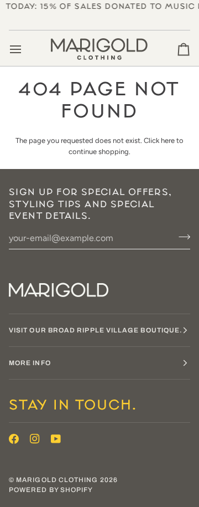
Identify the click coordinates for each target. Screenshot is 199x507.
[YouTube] (56, 439)
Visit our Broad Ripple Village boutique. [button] (95, 330)
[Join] (181, 236)
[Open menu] (25, 49)
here (168, 140)
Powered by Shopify (51, 490)
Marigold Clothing (57, 480)
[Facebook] (14, 439)
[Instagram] (35, 439)
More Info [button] (30, 363)
